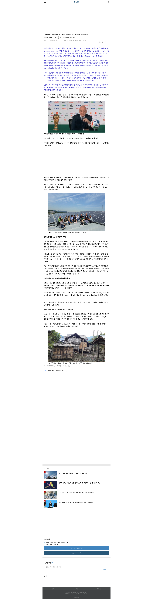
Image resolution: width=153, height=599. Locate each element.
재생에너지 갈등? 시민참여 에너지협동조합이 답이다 (58, 542)
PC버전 (99, 589)
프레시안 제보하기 (76, 548)
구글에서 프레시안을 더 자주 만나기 (55, 370)
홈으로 (54, 589)
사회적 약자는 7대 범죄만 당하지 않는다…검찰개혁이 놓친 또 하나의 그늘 (79, 483)
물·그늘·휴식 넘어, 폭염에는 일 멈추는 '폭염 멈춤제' (72, 473)
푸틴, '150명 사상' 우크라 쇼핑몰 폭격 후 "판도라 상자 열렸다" (75, 493)
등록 (104, 569)
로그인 (76, 589)
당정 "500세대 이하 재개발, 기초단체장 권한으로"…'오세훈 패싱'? (76, 502)
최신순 (46, 576)
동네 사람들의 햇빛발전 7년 (52, 544)
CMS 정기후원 (76, 553)
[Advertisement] (57, 18)
